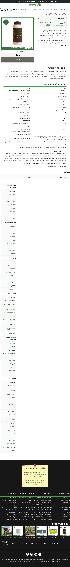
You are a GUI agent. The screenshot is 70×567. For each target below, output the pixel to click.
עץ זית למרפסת (11, 394)
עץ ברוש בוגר (12, 517)
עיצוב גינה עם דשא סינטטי (10, 419)
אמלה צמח (65, 514)
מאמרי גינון (25, 9)
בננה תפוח (12, 289)
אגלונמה (13, 346)
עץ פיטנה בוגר (11, 411)
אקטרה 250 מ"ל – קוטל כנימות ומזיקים (9, 305)
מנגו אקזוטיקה (11, 191)
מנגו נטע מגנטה (11, 211)
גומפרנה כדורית (11, 374)
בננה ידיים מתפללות (10, 272)
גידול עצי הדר (11, 404)
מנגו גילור (12, 233)
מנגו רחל (13, 218)
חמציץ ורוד (12, 364)
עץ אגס (31, 500)
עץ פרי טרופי (12, 423)
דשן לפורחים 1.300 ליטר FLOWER (41, 498)
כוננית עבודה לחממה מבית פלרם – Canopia (9, 324)
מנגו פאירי (12, 247)
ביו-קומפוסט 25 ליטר (27, 502)
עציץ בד (13, 397)
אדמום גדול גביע (64, 500)
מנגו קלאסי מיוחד (11, 519)
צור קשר (25, 543)
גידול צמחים (37, 9)
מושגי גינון (35, 543)
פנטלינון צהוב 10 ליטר (9, 309)
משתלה (54, 9)
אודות (65, 543)
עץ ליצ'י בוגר (12, 414)
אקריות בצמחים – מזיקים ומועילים (9, 390)
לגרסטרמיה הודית (28, 505)
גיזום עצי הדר (12, 498)
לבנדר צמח (65, 519)
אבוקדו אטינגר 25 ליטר (27, 507)
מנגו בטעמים (12, 440)
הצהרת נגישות (5, 543)
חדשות (55, 543)
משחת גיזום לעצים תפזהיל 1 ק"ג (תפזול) (40, 510)
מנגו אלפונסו (12, 226)
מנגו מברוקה (12, 240)
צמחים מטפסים (11, 385)
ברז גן (14, 316)
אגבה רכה (65, 517)
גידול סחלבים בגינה (10, 510)
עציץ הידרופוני (11, 430)
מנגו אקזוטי (12, 450)
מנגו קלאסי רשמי (11, 443)
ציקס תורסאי (12, 333)
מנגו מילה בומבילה (10, 201)
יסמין (66, 512)
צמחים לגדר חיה (11, 382)
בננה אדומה (12, 262)
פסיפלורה (12, 343)
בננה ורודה (12, 269)
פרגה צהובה (64, 502)
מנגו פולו (13, 215)
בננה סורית (12, 282)
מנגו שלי (13, 254)
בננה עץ (13, 286)
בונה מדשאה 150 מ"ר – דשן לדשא (41, 519)
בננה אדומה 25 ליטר (10, 301)
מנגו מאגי (13, 198)
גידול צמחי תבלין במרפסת (9, 500)
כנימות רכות (12, 401)
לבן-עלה (13, 367)
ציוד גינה (64, 9)
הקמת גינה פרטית (10, 437)
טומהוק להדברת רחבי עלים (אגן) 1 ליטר (40, 502)
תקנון (45, 543)
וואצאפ (33, 1)
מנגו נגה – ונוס (11, 205)
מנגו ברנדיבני (12, 230)
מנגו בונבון (12, 194)
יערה (67, 505)
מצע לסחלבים (12, 502)
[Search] (68, 10)
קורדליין (13, 297)
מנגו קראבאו (12, 250)
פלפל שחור (65, 507)
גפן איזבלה (30, 510)
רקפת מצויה (12, 357)
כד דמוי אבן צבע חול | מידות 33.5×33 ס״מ (21, 519)
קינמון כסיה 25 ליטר (27, 517)
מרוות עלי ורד (11, 370)
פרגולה (13, 408)
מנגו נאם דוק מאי (11, 243)
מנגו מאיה (12, 237)
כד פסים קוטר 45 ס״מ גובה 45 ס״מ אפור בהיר (20, 512)
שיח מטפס (12, 426)
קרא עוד (17, 59)
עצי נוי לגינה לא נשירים (9, 447)
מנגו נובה (13, 208)
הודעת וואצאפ (34, 480)
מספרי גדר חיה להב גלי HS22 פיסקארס (40, 505)
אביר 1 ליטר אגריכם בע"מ (8, 319)
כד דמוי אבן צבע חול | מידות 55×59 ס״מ (22, 498)
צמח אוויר (65, 498)
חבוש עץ (66, 510)
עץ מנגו (46, 9)
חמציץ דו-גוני (12, 350)
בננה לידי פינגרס (11, 279)
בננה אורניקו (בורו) (10, 265)
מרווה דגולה (12, 360)
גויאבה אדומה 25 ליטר (9, 313)
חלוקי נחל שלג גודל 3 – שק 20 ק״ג (23, 514)
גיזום (14, 433)
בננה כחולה (12, 275)
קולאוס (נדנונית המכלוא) (9, 353)
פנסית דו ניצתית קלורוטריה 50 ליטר (10, 329)
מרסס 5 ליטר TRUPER (44, 512)
